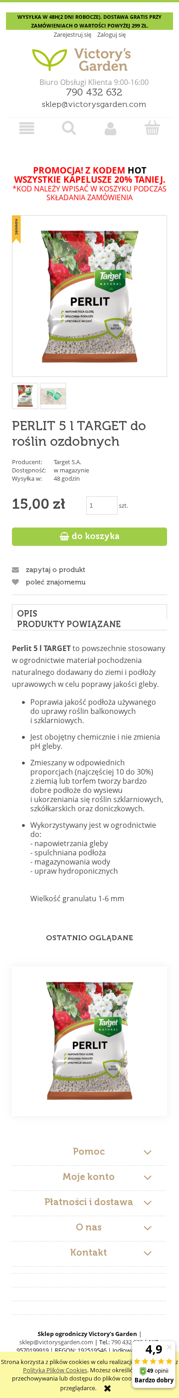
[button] (27, 128)
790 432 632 (94, 93)
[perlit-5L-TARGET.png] (25, 396)
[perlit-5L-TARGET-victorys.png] (53, 396)
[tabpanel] (89, 772)
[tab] (89, 611)
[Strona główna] (89, 56)
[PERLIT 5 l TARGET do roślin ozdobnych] (89, 1041)
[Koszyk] (152, 128)
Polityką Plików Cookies (55, 1370)
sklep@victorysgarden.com (94, 105)
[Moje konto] (110, 128)
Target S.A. (67, 462)
